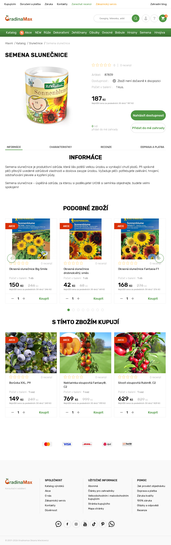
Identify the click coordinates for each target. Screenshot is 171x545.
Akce (28, 32)
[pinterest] (103, 524)
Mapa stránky (96, 508)
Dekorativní (61, 32)
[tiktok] (94, 524)
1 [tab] (68, 310)
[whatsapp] (112, 524)
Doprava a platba (152, 147)
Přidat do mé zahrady (148, 128)
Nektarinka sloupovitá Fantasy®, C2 (85, 384)
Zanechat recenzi (82, 4)
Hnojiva (159, 32)
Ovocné (107, 32)
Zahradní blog (158, 4)
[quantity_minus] (12, 298)
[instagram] (76, 524)
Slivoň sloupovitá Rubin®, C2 (137, 382)
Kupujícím (10, 4)
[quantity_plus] (24, 298)
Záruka (49, 4)
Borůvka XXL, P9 (20, 382)
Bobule (120, 32)
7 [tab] (97, 310)
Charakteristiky (61, 147)
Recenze (106, 147)
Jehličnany (79, 32)
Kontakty (62, 4)
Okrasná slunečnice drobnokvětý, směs (76, 270)
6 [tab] (93, 310)
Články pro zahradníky (101, 490)
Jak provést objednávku (151, 486)
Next (159, 258)
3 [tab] (78, 310)
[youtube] (85, 524)
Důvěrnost (51, 510)
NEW (38, 32)
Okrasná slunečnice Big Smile (28, 269)
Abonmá (93, 486)
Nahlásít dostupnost (148, 115)
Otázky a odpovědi (148, 505)
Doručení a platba (30, 4)
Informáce (14, 147)
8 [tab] (102, 310)
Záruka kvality (145, 495)
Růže (47, 32)
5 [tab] (88, 310)
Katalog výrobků (54, 486)
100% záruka (144, 500)
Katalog (11, 32)
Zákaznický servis (106, 4)
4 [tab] (83, 310)
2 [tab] (73, 310)
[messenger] (58, 524)
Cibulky (94, 32)
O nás (48, 495)
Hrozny (132, 32)
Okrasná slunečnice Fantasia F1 (138, 269)
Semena (145, 32)
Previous (11, 258)
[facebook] (67, 524)
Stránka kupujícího (99, 503)
